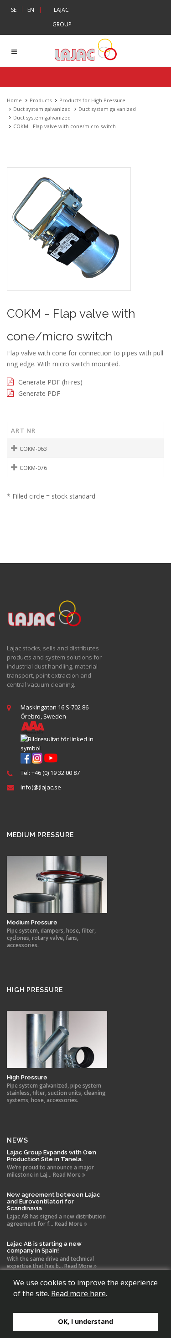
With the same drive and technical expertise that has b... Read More (50, 1262)
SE (13, 10)
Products (41, 100)
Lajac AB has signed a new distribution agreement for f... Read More (56, 1220)
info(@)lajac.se (41, 787)
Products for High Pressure (92, 100)
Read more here (78, 1293)
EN (30, 10)
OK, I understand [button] (85, 1321)
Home (14, 100)
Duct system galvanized (42, 108)
